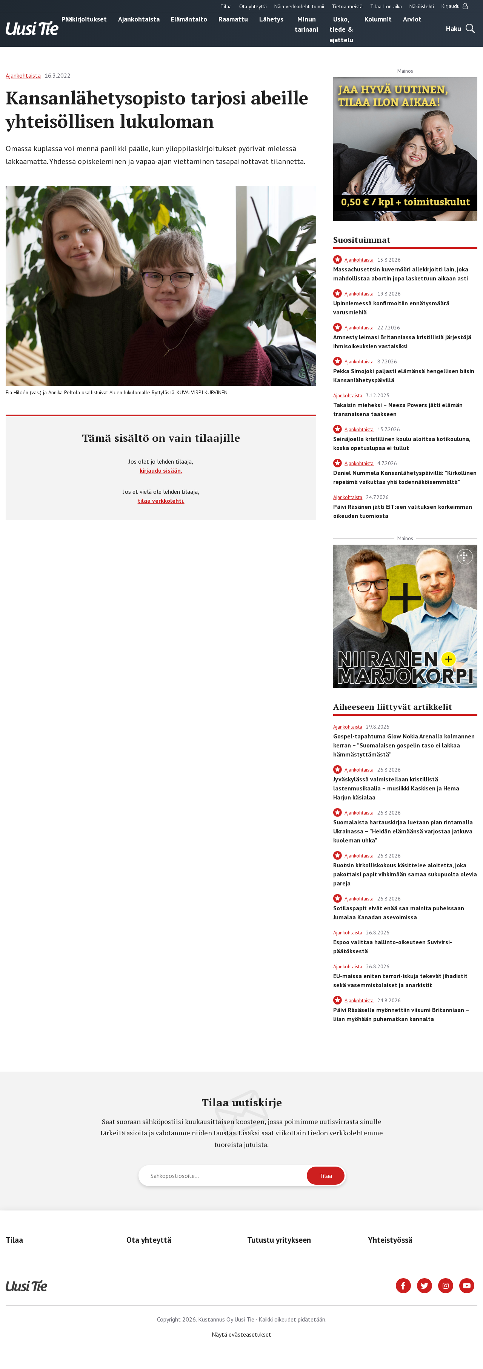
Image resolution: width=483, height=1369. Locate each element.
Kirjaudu (451, 6)
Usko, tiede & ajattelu (341, 29)
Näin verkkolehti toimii (299, 6)
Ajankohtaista (139, 18)
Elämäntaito (189, 18)
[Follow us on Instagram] (445, 1285)
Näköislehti (421, 6)
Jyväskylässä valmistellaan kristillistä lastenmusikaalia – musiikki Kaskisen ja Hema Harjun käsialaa (396, 788)
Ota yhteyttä (253, 6)
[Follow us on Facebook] (403, 1285)
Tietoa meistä (347, 6)
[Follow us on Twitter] (424, 1285)
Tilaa (226, 6)
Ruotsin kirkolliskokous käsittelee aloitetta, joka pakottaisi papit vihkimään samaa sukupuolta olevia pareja (405, 874)
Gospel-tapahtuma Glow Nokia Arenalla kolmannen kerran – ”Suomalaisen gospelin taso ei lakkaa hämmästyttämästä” (404, 745)
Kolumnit (378, 18)
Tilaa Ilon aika (386, 6)
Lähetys (271, 18)
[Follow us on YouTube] (466, 1285)
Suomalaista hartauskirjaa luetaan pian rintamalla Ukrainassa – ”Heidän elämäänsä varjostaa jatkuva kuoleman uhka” (403, 831)
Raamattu (233, 18)
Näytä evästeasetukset (241, 1334)
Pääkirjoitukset (84, 18)
